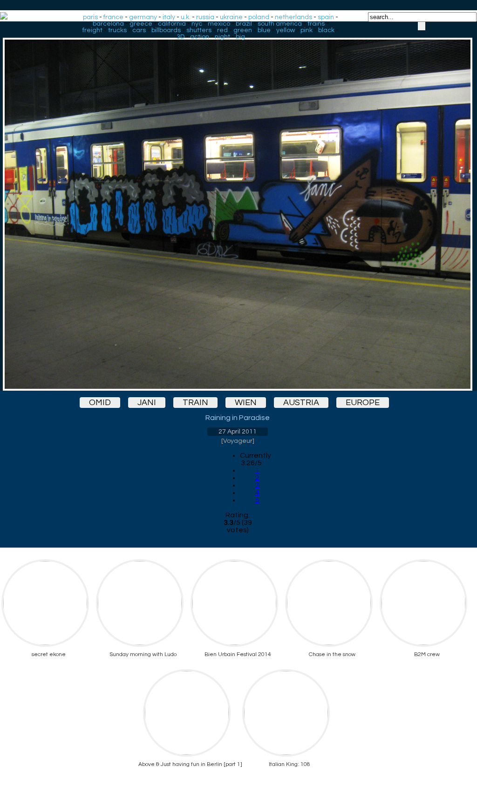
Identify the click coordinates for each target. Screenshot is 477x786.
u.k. (186, 17)
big (240, 37)
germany (143, 17)
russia (205, 17)
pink (306, 30)
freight (92, 30)
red (222, 30)
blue (264, 30)
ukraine (231, 17)
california (172, 23)
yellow (285, 30)
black (326, 30)
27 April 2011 (237, 431)
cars (139, 30)
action (199, 37)
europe (363, 402)
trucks (117, 30)
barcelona (108, 23)
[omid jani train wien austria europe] (237, 206)
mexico (219, 23)
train (195, 402)
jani (146, 402)
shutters (198, 30)
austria (301, 402)
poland (258, 17)
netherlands (293, 17)
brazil (244, 23)
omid (100, 402)
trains (316, 23)
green (242, 30)
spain (326, 17)
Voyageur (237, 441)
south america (280, 23)
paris (90, 17)
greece (140, 23)
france (113, 17)
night (222, 37)
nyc (196, 23)
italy (169, 17)
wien (246, 402)
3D (180, 37)
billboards (166, 30)
